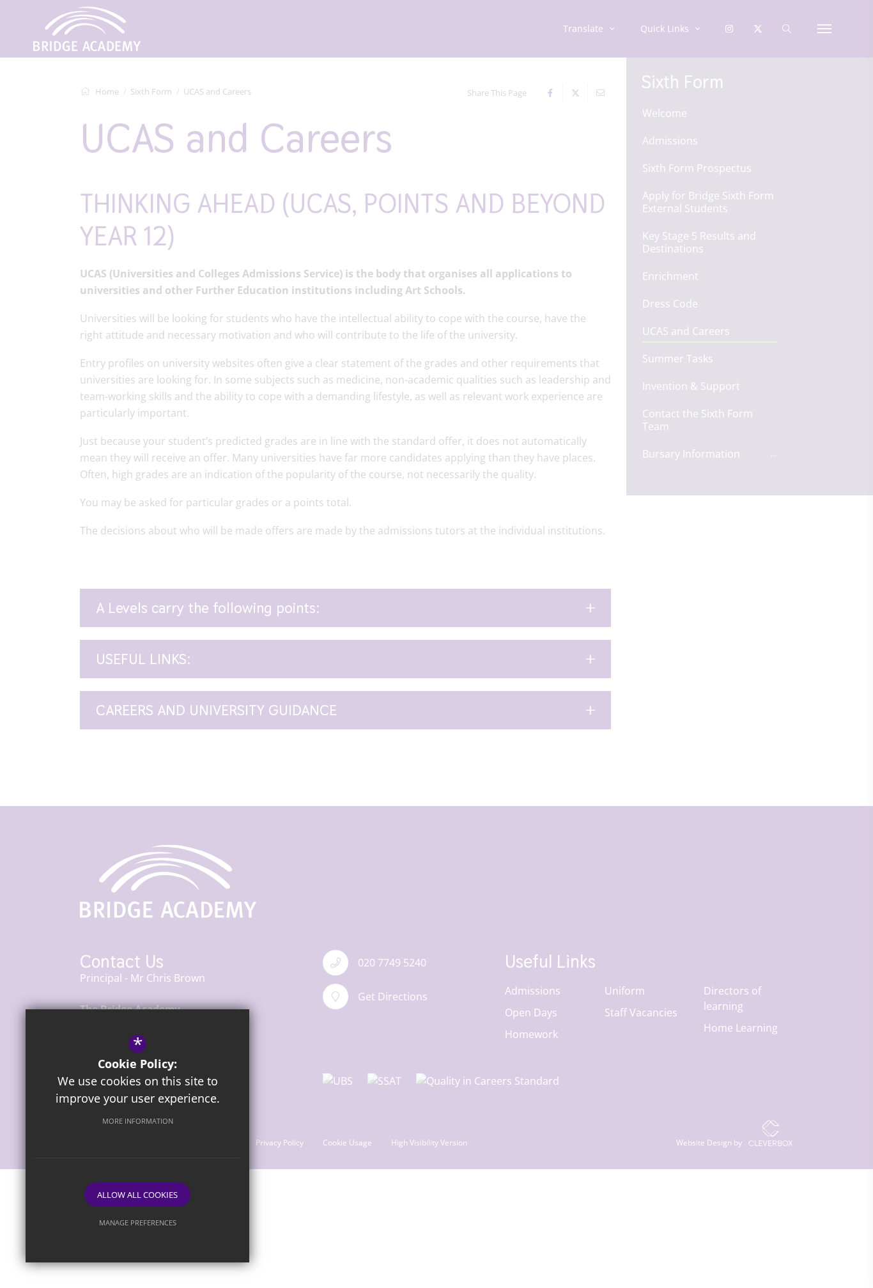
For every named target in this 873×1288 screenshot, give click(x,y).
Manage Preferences (137, 1222)
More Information (137, 1121)
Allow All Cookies (137, 1194)
